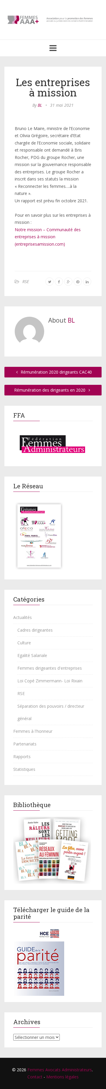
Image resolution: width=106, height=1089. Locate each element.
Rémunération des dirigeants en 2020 (50, 390)
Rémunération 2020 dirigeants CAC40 (55, 372)
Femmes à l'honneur (32, 731)
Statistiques (24, 769)
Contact (34, 1077)
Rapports (22, 756)
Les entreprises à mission (53, 87)
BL (40, 105)
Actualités (22, 617)
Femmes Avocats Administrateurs (59, 1069)
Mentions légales (62, 1077)
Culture (24, 642)
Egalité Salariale (32, 655)
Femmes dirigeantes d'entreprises (49, 668)
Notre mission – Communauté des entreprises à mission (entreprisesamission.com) (48, 237)
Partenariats (25, 744)
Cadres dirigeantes (35, 630)
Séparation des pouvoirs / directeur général (50, 712)
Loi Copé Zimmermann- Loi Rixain (49, 681)
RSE (25, 281)
